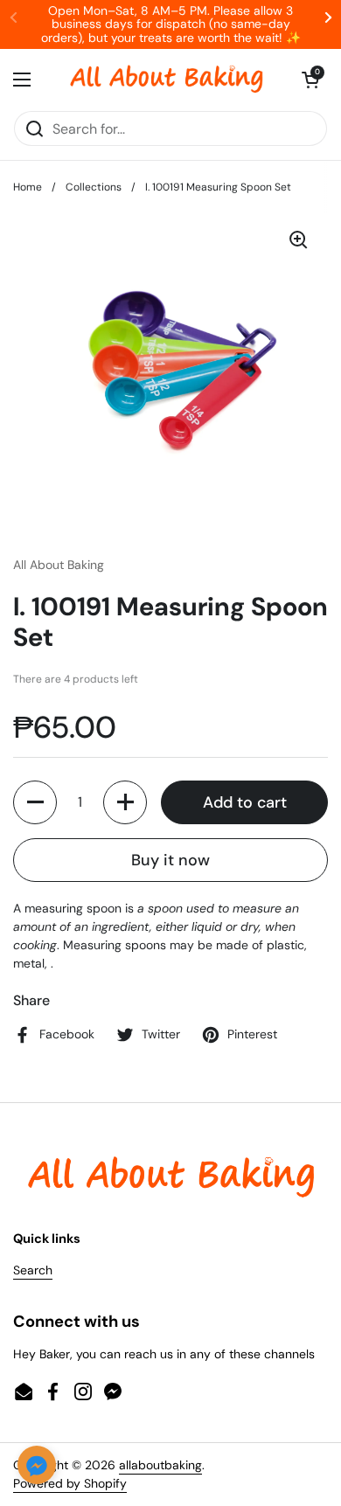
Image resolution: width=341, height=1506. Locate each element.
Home (27, 187)
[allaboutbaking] (166, 79)
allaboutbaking (160, 1465)
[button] (310, 79)
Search (32, 1270)
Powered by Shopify (70, 1483)
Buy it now (170, 860)
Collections (94, 187)
